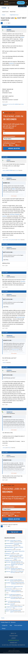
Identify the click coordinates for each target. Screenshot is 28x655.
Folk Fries (13, 572)
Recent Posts (12, 11)
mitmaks (12, 605)
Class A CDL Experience (9, 136)
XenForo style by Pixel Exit (14, 650)
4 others (18, 239)
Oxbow (10, 556)
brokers (22, 37)
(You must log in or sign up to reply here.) (9, 524)
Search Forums (5, 11)
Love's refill (12, 603)
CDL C (18, 145)
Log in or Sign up (22, 6)
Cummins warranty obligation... (16, 579)
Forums (4, 8)
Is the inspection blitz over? (16, 597)
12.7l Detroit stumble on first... (14, 601)
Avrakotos (9, 178)
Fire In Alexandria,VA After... (15, 610)
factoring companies (15, 214)
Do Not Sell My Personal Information (13, 645)
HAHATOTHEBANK (9, 170)
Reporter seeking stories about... (18, 582)
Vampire (4, 362)
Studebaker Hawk (8, 560)
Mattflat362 (17, 104)
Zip (4, 130)
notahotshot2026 (8, 588)
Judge (8, 275)
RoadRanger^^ (7, 553)
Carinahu (12, 541)
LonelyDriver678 (8, 609)
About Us (13, 633)
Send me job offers (14, 148)
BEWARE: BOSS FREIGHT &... (17, 568)
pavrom (4, 170)
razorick (11, 581)
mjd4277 (12, 611)
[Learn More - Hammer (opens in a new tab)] (14, 2)
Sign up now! (14, 532)
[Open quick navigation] (25, 15)
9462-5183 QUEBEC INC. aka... (17, 561)
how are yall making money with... (18, 544)
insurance (11, 63)
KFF (9, 602)
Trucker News (13, 635)
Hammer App (13, 642)
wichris (8, 160)
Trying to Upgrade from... (16, 590)
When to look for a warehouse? (17, 571)
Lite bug (10, 239)
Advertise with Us (13, 640)
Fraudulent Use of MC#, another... (16, 555)
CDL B (11, 145)
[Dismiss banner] (26, 2)
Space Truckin (5, 239)
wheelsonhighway (8, 545)
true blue (16, 170)
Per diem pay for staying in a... (15, 594)
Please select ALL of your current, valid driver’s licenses (12, 142)
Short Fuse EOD (11, 104)
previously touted (20, 317)
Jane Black (13, 583)
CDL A (5, 145)
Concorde (13, 598)
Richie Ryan (13, 591)
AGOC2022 (13, 563)
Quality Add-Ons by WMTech (14, 651)
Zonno (10, 595)
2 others (22, 104)
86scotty (13, 239)
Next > (9, 23)
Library (13, 638)
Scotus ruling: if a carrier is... (16, 540)
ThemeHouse (22, 652)
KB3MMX (9, 29)
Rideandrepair (5, 104)
